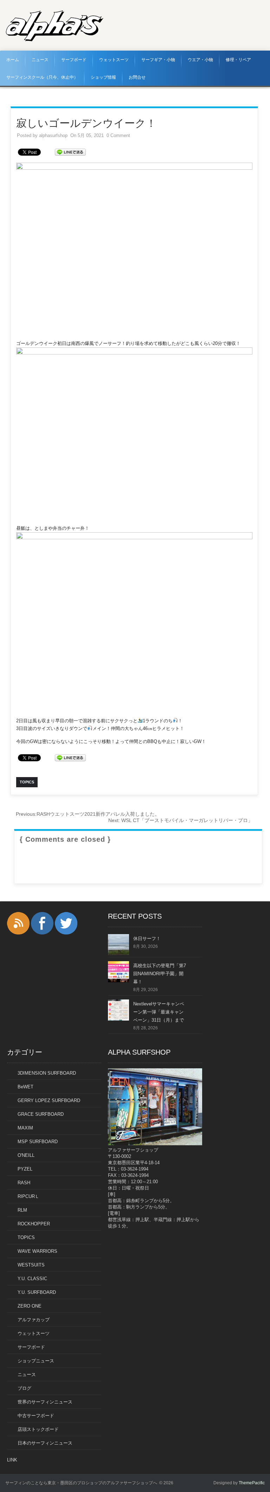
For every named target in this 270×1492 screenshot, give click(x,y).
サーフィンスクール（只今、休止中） (42, 77)
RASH (24, 1182)
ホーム (12, 59)
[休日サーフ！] (118, 953)
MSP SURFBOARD (38, 1141)
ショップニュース (36, 1360)
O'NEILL (26, 1155)
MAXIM (25, 1128)
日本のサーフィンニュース (45, 1443)
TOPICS (26, 1237)
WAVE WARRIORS (37, 1251)
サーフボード (73, 59)
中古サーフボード (36, 1415)
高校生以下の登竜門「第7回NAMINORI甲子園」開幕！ (159, 973)
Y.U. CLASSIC (32, 1278)
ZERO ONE (29, 1306)
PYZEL (25, 1169)
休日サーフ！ (147, 938)
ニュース (40, 59)
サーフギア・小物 (158, 59)
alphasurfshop (53, 135)
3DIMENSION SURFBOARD (47, 1073)
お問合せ (137, 77)
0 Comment (118, 135)
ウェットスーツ (114, 59)
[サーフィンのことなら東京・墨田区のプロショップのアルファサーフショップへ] (54, 40)
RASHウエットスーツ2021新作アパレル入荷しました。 (88, 814)
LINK (12, 1459)
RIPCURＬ (28, 1196)
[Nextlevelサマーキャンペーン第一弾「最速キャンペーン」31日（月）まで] (118, 1019)
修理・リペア (238, 59)
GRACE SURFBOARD (41, 1114)
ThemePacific (252, 1482)
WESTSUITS (31, 1265)
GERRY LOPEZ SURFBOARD (49, 1100)
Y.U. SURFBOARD (37, 1292)
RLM (22, 1210)
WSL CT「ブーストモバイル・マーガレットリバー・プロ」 (180, 820)
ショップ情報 (103, 77)
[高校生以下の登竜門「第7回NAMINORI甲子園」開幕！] (118, 980)
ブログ (24, 1388)
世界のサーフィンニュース (45, 1402)
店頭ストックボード (38, 1429)
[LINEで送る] (70, 151)
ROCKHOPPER (34, 1223)
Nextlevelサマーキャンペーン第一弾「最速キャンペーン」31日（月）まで (158, 1012)
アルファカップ (34, 1319)
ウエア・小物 (200, 59)
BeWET (25, 1086)
